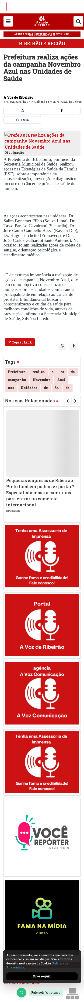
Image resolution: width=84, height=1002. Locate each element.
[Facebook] (61, 111)
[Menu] (8, 21)
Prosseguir (42, 976)
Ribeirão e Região (42, 43)
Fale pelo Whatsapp (45, 992)
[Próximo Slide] (75, 401)
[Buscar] (78, 21)
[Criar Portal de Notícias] (72, 993)
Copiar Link (21, 342)
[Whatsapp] (22, 111)
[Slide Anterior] (67, 401)
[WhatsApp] (21, 992)
